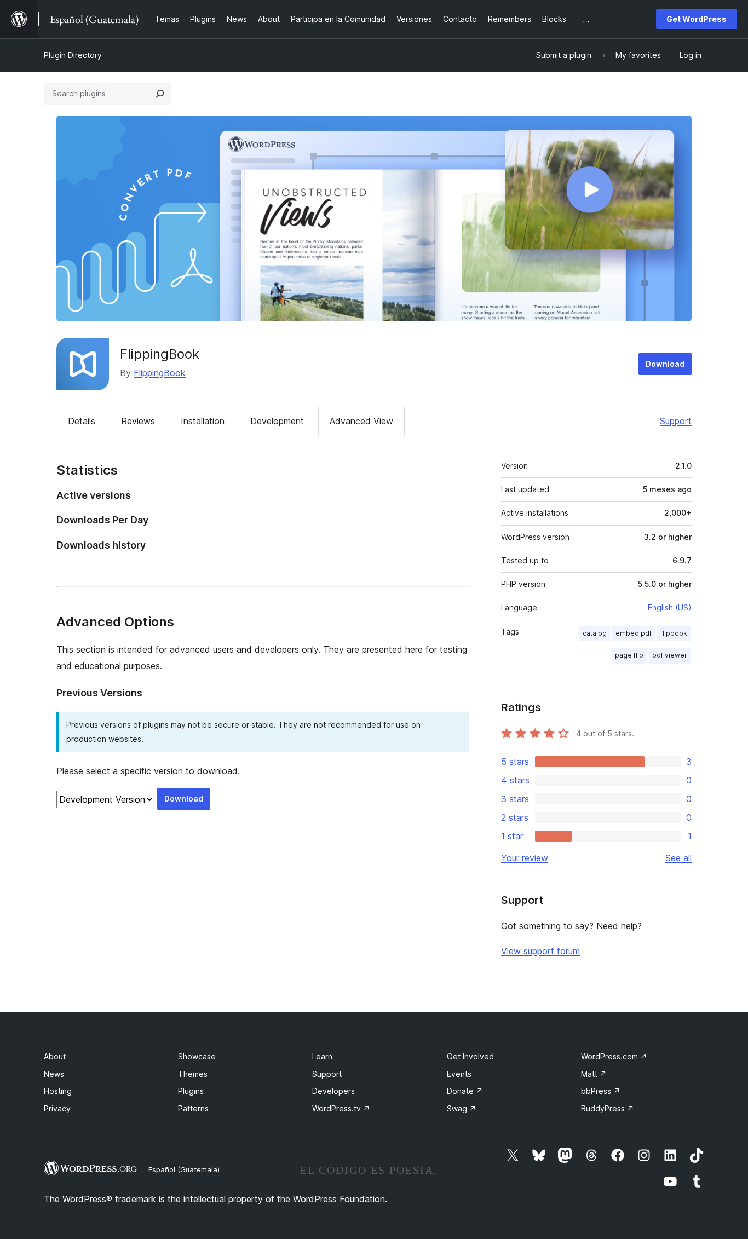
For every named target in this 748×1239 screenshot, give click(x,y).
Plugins (191, 1091)
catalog (595, 633)
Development (277, 421)
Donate (465, 1091)
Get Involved (470, 1056)
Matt (594, 1074)
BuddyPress (607, 1108)
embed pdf (633, 633)
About (55, 1056)
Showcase (197, 1056)
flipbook (673, 633)
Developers (333, 1091)
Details (81, 421)
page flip (629, 655)
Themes (193, 1074)
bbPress (600, 1091)
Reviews (138, 421)
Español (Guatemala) (184, 1169)
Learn (322, 1056)
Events (459, 1074)
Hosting (58, 1091)
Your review (524, 857)
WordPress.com (614, 1056)
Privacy (57, 1108)
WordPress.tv (341, 1108)
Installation (203, 421)
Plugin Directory (73, 55)
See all (678, 857)
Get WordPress (696, 19)
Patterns (193, 1108)
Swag (461, 1108)
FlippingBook (159, 354)
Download (665, 363)
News (54, 1074)
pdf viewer (669, 655)
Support (676, 421)
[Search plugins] (160, 94)
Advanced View (361, 421)
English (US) (670, 607)
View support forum (540, 951)
